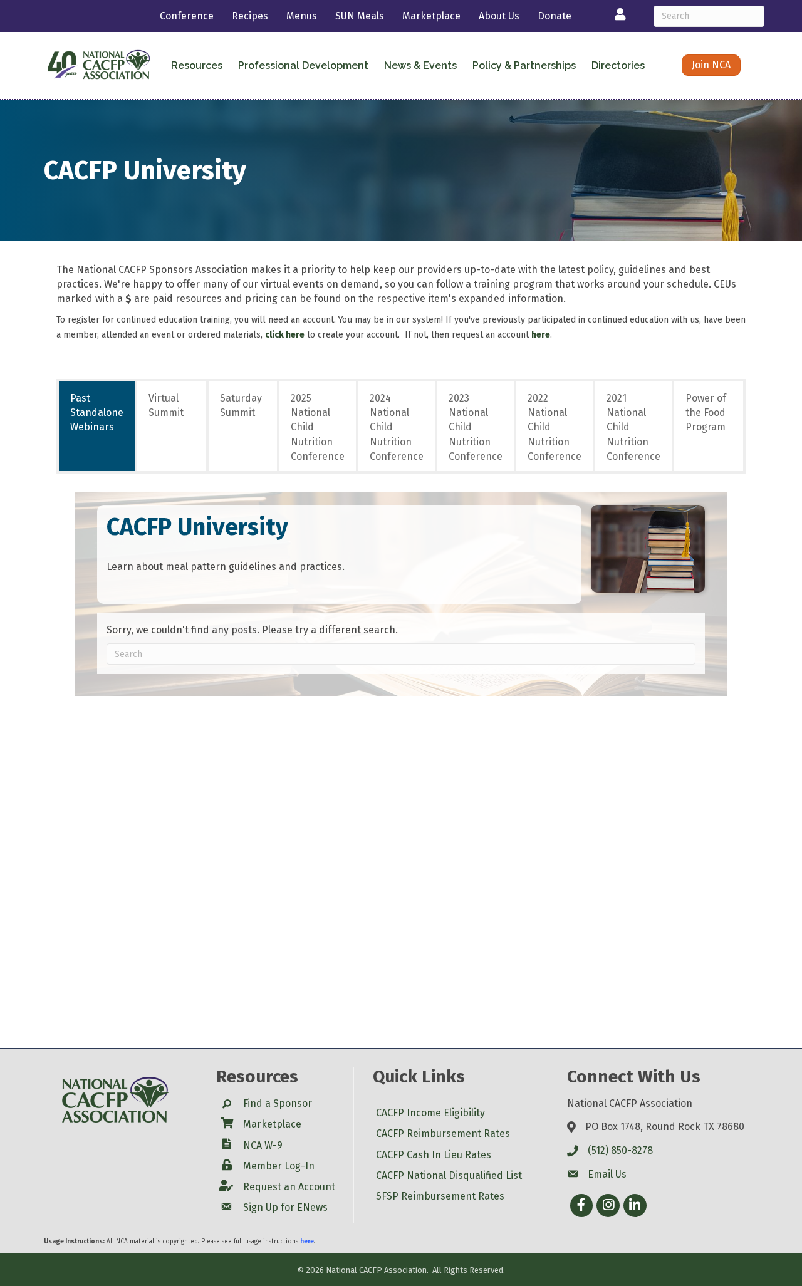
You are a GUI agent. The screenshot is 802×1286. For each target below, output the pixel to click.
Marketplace (431, 16)
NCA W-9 (263, 1145)
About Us (499, 16)
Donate (554, 16)
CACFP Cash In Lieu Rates (433, 1155)
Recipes (250, 16)
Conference (187, 16)
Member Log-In (279, 1166)
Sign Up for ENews (285, 1207)
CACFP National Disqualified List (449, 1175)
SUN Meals (359, 16)
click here (285, 334)
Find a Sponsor (277, 1103)
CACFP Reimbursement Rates (443, 1133)
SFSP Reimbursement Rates (440, 1196)
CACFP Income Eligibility (430, 1113)
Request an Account (289, 1187)
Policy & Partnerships (524, 65)
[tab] (97, 426)
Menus (301, 16)
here (540, 334)
